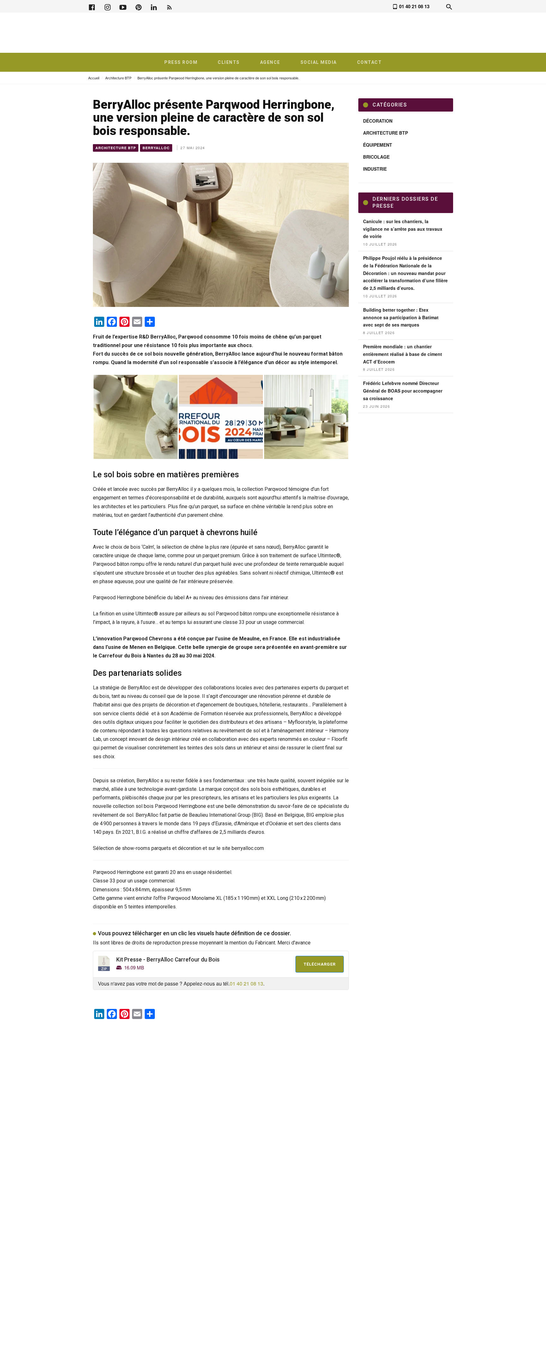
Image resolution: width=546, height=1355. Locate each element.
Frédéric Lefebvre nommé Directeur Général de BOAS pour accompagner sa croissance (402, 390)
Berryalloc (156, 147)
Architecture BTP (118, 77)
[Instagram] (107, 6)
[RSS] (169, 6)
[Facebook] (92, 6)
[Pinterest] (138, 6)
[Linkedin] (154, 6)
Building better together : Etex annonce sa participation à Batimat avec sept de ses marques (401, 317)
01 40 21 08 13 (246, 983)
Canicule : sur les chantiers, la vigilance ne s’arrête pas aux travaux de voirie (402, 229)
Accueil (93, 77)
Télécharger (320, 964)
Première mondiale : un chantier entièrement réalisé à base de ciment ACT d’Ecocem (402, 354)
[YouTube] (123, 6)
